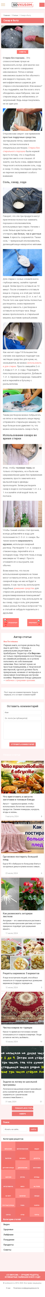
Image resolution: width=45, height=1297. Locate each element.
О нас (8, 1288)
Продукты (8, 1244)
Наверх (22, 1114)
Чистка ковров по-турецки (17, 1027)
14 (41, 1042)
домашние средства (24, 588)
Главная (6, 15)
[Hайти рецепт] (42, 5)
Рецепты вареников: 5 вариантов (21, 973)
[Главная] (22, 4)
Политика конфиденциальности (26, 1288)
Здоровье (8, 1229)
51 (41, 1102)
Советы (22, 52)
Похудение (8, 1239)
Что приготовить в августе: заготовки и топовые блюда (18, 798)
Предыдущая (12, 622)
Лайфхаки (8, 1234)
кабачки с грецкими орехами (20, 680)
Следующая (33, 622)
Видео (6, 1224)
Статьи (15, 15)
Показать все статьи (24, 1108)
